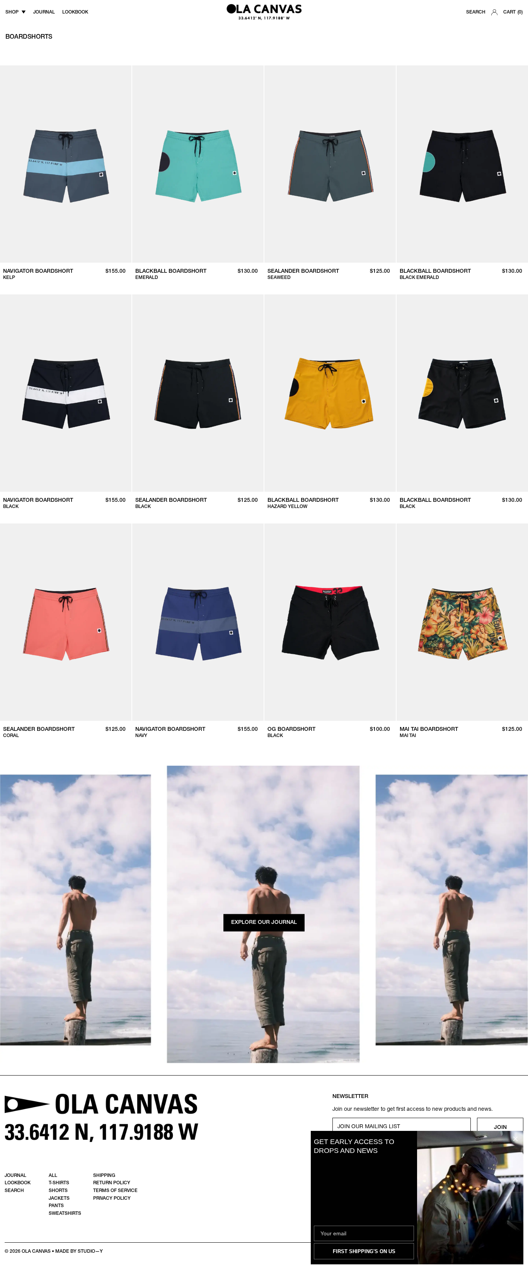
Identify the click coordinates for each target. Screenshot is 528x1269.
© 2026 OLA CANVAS (28, 1251)
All (53, 1175)
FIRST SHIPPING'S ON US (364, 1251)
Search (475, 12)
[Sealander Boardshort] (330, 164)
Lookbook (18, 1183)
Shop (12, 12)
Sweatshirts (65, 1213)
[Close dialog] (515, 1139)
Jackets (59, 1198)
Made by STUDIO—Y (79, 1251)
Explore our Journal (264, 922)
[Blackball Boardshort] (198, 164)
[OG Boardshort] (330, 622)
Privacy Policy (112, 1198)
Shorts (58, 1191)
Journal (15, 1175)
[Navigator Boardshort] (65, 164)
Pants (56, 1206)
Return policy (111, 1183)
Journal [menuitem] (44, 12)
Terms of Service (115, 1191)
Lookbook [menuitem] (75, 12)
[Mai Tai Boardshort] (462, 622)
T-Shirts (59, 1183)
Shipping (104, 1175)
